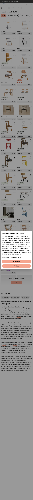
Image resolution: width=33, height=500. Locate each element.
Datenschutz (5, 257)
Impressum (11, 257)
